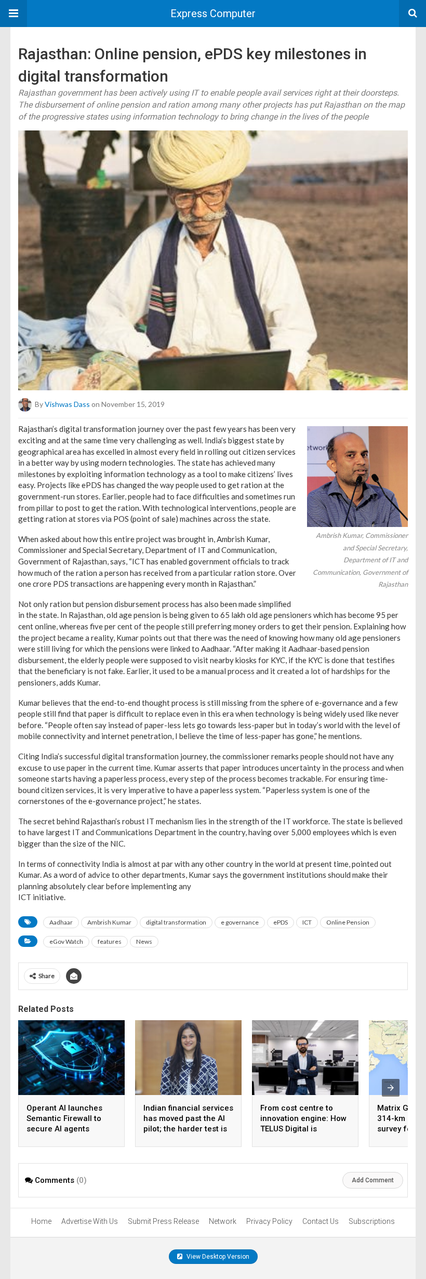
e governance (240, 922)
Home (41, 1221)
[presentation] (391, 1088)
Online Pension (347, 922)
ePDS (280, 922)
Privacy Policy (269, 1221)
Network (222, 1221)
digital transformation (176, 922)
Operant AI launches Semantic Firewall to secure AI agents (64, 1118)
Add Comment (373, 1180)
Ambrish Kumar (109, 922)
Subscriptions (372, 1221)
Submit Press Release (163, 1221)
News (144, 941)
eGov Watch (66, 941)
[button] (13, 13)
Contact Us (320, 1221)
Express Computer (213, 13)
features (110, 941)
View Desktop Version (217, 1256)
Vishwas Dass (67, 404)
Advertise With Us (89, 1221)
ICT (307, 922)
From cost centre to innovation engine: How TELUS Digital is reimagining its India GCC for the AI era (303, 1128)
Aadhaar (61, 922)
